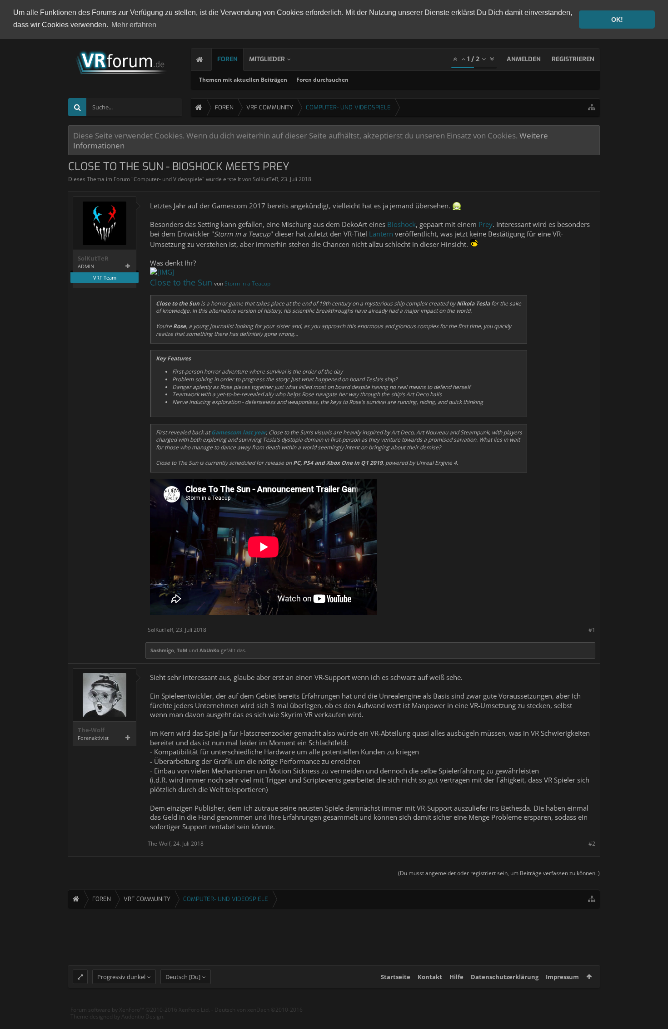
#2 (591, 843)
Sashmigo (162, 650)
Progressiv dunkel (121, 977)
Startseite (395, 977)
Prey (486, 224)
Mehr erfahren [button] (133, 25)
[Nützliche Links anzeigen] (591, 107)
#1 (591, 629)
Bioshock (401, 224)
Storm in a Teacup (247, 283)
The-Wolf (91, 730)
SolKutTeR (265, 179)
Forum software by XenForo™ (140, 1010)
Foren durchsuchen (322, 80)
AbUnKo (209, 650)
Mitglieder (267, 59)
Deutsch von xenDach (258, 1010)
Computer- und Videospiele (168, 179)
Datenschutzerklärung (504, 977)
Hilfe (456, 977)
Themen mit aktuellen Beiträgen (243, 80)
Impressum (562, 977)
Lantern (381, 233)
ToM (182, 650)
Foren (227, 59)
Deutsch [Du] (182, 977)
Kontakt (430, 977)
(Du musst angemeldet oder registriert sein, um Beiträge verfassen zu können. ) (499, 873)
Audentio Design (142, 1016)
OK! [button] (617, 19)
